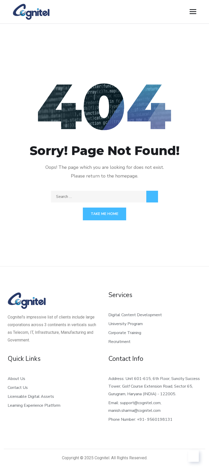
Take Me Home (104, 213)
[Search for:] (104, 196)
